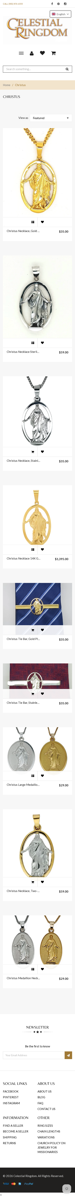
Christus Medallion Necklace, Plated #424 (24, 978)
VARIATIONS (46, 1137)
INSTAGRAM (11, 1103)
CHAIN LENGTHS (49, 1131)
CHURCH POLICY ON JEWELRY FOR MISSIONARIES (51, 1147)
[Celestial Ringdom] (37, 30)
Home (6, 85)
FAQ (40, 1103)
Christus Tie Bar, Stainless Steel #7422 (24, 702)
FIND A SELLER (13, 1125)
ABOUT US (45, 1091)
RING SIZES (45, 1125)
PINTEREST (11, 1097)
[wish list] (42, 222)
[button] (60, 14)
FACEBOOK (10, 1091)
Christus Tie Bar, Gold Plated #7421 (24, 639)
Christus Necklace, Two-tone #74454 (24, 891)
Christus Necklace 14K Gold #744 (24, 558)
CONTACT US (46, 1109)
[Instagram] (64, 4)
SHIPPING (10, 1137)
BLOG (41, 1097)
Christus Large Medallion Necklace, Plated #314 (24, 784)
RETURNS (9, 1143)
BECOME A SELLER (15, 1131)
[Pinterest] (57, 4)
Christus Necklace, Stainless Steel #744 (24, 460)
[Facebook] (51, 4)
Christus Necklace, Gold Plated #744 (24, 231)
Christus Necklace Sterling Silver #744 (24, 351)
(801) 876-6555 (15, 3)
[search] (67, 69)
